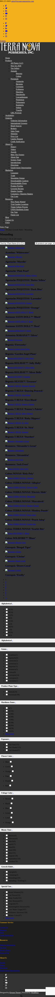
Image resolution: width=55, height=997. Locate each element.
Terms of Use (4, 953)
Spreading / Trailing (17, 881)
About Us (9, 144)
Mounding (14, 878)
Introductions (16, 163)
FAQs (7, 223)
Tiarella (19, 110)
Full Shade (14, 750)
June (12, 850)
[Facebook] (6, 6)
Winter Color (15, 915)
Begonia (19, 74)
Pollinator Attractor (18, 912)
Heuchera (19, 92)
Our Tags (14, 212)
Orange (8, 771)
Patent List (15, 215)
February (13, 839)
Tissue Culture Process (19, 207)
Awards (13, 152)
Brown (7, 799)
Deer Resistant (16, 901)
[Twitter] (6, 8)
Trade (13, 176)
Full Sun (14, 745)
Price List (14, 136)
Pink (7, 776)
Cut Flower (14, 895)
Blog (7, 217)
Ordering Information (19, 121)
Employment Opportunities (21, 168)
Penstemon (20, 100)
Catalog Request (17, 139)
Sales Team (15, 131)
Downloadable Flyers (19, 183)
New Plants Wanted (18, 202)
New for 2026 (16, 66)
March (12, 841)
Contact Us (9, 220)
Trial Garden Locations (19, 204)
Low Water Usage (17, 910)
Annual (12, 692)
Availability (9, 115)
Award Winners (15, 892)
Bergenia (19, 84)
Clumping (13, 875)
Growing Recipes (17, 189)
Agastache (20, 81)
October (13, 862)
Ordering (8, 118)
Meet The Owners (17, 155)
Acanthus (13, 655)
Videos (13, 149)
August (13, 856)
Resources (9, 199)
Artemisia (13, 664)
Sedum (18, 108)
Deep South (15, 898)
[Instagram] (6, 19)
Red (6, 786)
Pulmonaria (20, 102)
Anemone (13, 661)
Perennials (14, 79)
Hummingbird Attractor (19, 907)
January (13, 836)
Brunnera (13, 669)
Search (22, 990)
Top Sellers (15, 68)
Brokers (14, 129)
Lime (7, 818)
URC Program (16, 113)
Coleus (18, 76)
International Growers (19, 123)
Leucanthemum (22, 97)
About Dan (15, 157)
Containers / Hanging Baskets (22, 194)
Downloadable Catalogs (19, 181)
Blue (7, 762)
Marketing (9, 170)
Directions (14, 165)
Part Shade (15, 747)
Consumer (14, 173)
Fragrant (13, 904)
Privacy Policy (5, 950)
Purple (7, 781)
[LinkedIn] (6, 11)
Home (7, 58)
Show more (9, 734)
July (12, 853)
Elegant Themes (15, 993)
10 (11, 728)
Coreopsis (19, 87)
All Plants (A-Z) (17, 63)
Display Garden (16, 191)
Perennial (14, 695)
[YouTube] (6, 14)
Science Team (16, 160)
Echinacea (20, 89)
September (15, 859)
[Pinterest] (6, 16)
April (12, 844)
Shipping (14, 134)
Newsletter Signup (18, 178)
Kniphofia (20, 105)
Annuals (14, 71)
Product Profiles (17, 186)
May (12, 847)
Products (8, 61)
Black (7, 804)
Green (7, 767)
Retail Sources (16, 126)
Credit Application (18, 142)
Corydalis (13, 681)
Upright (13, 872)
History (13, 147)
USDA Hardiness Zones (20, 210)
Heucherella (20, 95)
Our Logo (14, 196)
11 (11, 731)
